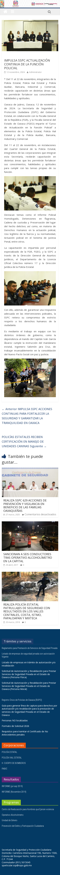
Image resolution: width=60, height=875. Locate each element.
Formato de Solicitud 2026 (15, 726)
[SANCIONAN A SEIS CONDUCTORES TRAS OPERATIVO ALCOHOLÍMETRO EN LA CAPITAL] (30, 523)
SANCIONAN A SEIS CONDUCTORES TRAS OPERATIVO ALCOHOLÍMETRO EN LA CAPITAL (27, 557)
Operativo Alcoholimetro (13, 815)
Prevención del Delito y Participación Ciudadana (23, 826)
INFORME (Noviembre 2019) (14, 791)
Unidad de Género (9, 820)
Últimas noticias (13, 55)
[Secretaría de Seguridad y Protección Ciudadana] (5, 11)
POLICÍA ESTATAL (9, 752)
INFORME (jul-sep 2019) (12, 786)
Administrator (35, 72)
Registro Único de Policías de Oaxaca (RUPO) (22, 700)
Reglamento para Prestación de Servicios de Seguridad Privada (30, 648)
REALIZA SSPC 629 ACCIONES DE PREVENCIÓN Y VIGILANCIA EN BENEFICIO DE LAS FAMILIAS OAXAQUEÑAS (25, 505)
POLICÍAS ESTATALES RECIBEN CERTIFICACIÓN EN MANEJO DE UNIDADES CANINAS (24, 441)
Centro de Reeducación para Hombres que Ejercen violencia (28, 809)
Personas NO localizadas (15, 720)
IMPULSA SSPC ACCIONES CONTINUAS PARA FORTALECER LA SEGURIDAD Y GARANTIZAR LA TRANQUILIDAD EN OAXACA (27, 416)
